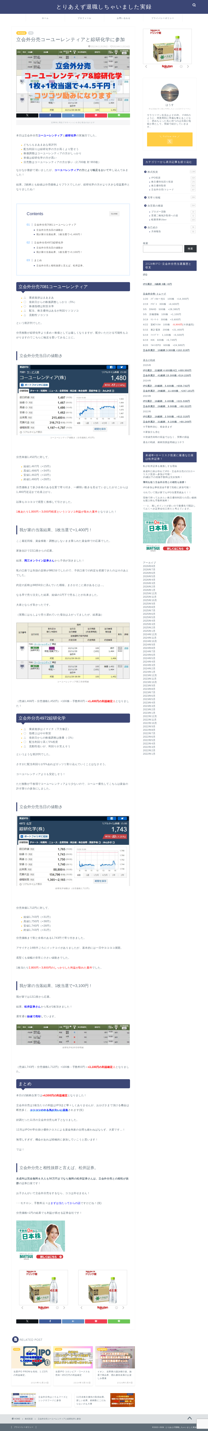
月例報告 (172, 231)
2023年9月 (149, 685)
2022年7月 (149, 733)
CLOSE (114, 214)
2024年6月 (149, 654)
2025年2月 (149, 627)
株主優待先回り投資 (173, 182)
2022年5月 (149, 740)
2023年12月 (150, 675)
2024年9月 (149, 644)
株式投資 (21, 33)
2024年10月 (150, 641)
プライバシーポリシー (162, 18)
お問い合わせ (123, 18)
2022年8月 (149, 730)
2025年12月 (150, 593)
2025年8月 (149, 607)
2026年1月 (149, 590)
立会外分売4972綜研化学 (48, 242)
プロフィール (84, 18)
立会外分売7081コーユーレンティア (55, 224)
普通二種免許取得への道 (172, 215)
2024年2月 (149, 668)
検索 (145, 243)
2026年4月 (149, 579)
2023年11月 (150, 678)
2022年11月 (150, 719)
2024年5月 (149, 658)
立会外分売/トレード (173, 189)
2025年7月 (149, 610)
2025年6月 (149, 613)
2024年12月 (150, 634)
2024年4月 (149, 661)
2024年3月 (149, 665)
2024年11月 (150, 637)
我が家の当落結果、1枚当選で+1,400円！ (59, 234)
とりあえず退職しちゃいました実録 (104, 6)
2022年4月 (149, 743)
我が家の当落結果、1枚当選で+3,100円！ (59, 252)
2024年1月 (149, 671)
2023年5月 (149, 699)
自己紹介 (171, 227)
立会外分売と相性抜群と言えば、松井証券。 (60, 265)
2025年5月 (149, 617)
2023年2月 (149, 709)
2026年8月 (149, 566)
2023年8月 (149, 689)
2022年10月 (150, 723)
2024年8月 (149, 648)
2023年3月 (149, 706)
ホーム (45, 18)
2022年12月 (150, 716)
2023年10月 (150, 682)
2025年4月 (149, 620)
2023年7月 (149, 692)
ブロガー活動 (172, 211)
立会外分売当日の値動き (49, 230)
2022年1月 (149, 753)
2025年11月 (150, 596)
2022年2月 (149, 750)
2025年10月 (150, 600)
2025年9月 (149, 603)
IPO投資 (173, 177)
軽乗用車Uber (173, 219)
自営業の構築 (171, 205)
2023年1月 (149, 712)
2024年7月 (149, 651)
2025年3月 (149, 624)
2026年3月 (149, 583)
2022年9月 (149, 726)
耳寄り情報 (171, 197)
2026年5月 (149, 576)
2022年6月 (149, 736)
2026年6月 (149, 573)
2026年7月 (149, 569)
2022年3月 (149, 747)
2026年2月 (149, 586)
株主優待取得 (173, 185)
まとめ (38, 260)
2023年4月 (149, 702)
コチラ (180, 442)
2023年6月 (149, 695)
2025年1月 (149, 631)
